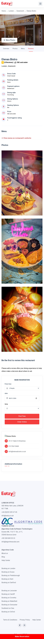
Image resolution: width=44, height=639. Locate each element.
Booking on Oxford (8, 612)
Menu (23, 48)
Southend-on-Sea (8, 608)
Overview (6, 48)
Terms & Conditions (10, 620)
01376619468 (14, 446)
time (6, 404)
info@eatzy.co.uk (8, 516)
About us (5, 553)
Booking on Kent (7, 579)
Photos (15, 48)
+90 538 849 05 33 (8, 538)
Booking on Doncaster (9, 605)
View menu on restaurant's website (17, 138)
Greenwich (20, 11)
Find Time (22, 416)
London (11, 11)
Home (4, 11)
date (6, 393)
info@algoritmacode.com (10, 542)
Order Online (22, 422)
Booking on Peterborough (11, 575)
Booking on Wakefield (9, 601)
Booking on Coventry (9, 598)
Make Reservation (22, 636)
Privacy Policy (25, 620)
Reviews (31, 48)
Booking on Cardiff (8, 594)
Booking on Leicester (9, 591)
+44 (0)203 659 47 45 (9, 512)
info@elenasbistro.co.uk (17, 452)
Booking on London (8, 568)
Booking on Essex (8, 572)
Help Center (6, 560)
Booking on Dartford (9, 582)
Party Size (8, 384)
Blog (3, 557)
